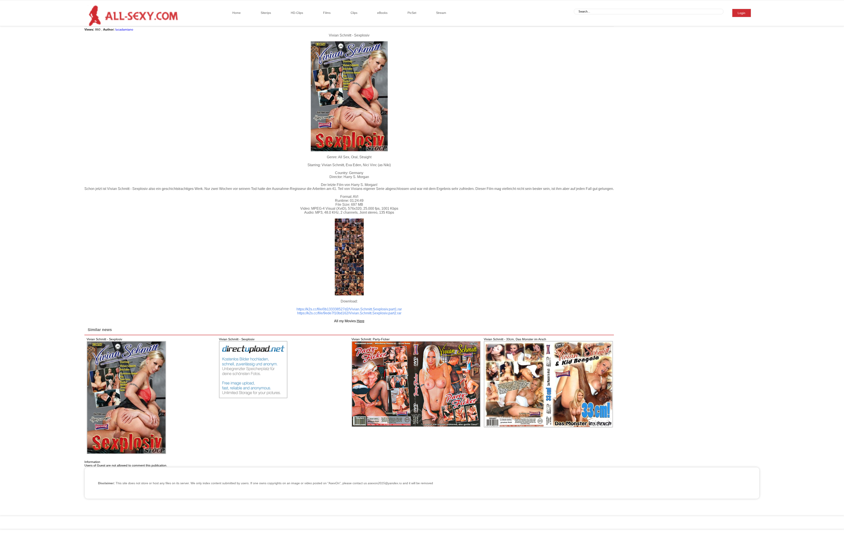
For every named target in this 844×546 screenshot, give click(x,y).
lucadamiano (124, 29)
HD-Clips (297, 13)
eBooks (382, 13)
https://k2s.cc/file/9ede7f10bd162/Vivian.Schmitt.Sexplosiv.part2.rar (349, 313)
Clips (354, 13)
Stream (441, 13)
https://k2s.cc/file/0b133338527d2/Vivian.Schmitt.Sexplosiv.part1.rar (349, 309)
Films (327, 13)
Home (236, 13)
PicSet (411, 13)
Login (741, 13)
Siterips (266, 13)
